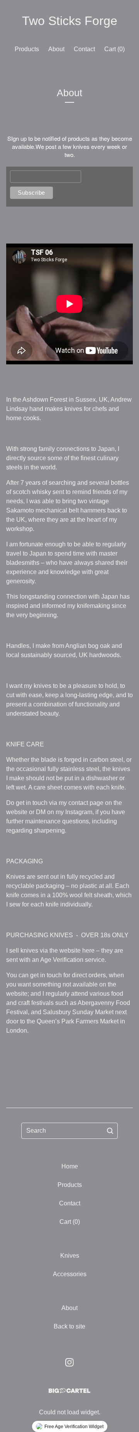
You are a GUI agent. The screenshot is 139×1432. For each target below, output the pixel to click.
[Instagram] (69, 1362)
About (56, 49)
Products (27, 49)
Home (69, 1166)
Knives (69, 1255)
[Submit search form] (110, 1130)
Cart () (114, 49)
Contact (84, 49)
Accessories (69, 1274)
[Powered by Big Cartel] (69, 1390)
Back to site (69, 1326)
